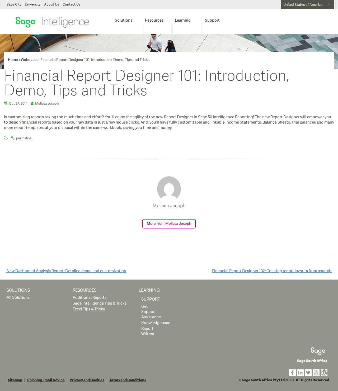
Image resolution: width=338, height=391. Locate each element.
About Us (51, 4)
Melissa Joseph (47, 103)
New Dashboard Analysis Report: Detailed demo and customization (66, 271)
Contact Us (71, 4)
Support (212, 20)
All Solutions (18, 297)
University (32, 4)
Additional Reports (89, 297)
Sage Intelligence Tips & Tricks (99, 303)
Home (13, 59)
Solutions (123, 20)
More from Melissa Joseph (169, 223)
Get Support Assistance (151, 312)
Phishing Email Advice (46, 380)
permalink (24, 138)
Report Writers (147, 331)
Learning (183, 20)
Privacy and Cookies (87, 380)
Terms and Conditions (127, 380)
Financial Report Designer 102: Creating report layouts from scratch (272, 271)
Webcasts (29, 59)
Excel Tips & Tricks (89, 309)
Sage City (14, 4)
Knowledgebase (155, 323)
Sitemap (15, 380)
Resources (154, 20)
